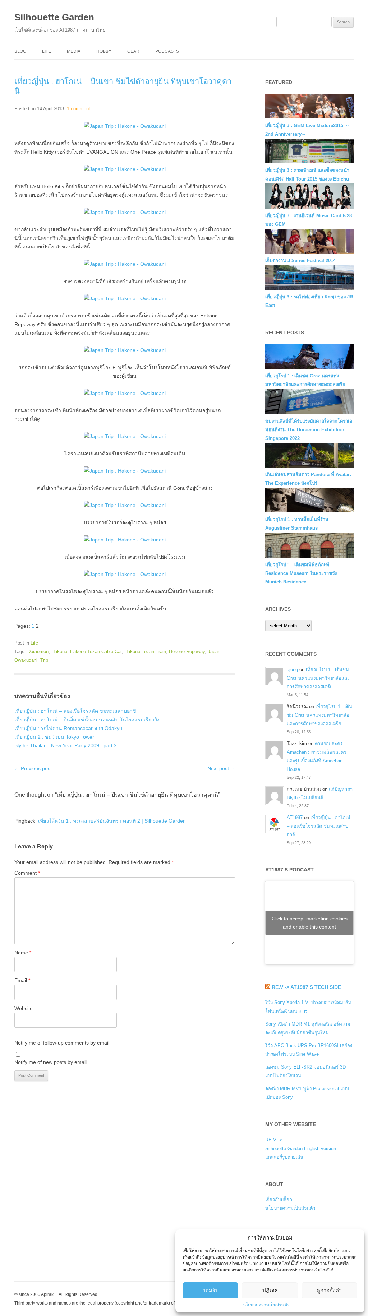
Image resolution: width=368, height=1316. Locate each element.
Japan (214, 651)
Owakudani (25, 660)
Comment (27, 873)
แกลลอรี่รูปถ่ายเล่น (284, 1157)
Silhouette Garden (54, 17)
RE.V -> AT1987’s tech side (306, 987)
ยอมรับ (210, 1290)
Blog (20, 51)
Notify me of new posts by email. (51, 1062)
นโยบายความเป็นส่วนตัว (266, 1304)
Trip (44, 660)
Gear (133, 51)
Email (22, 980)
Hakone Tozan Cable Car (95, 651)
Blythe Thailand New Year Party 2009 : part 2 (65, 745)
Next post (221, 768)
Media (73, 51)
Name (22, 952)
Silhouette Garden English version (300, 1148)
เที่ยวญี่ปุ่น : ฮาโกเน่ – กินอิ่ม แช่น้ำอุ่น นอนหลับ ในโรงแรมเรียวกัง (87, 719)
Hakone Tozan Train (145, 651)
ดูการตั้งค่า (329, 1290)
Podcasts (167, 51)
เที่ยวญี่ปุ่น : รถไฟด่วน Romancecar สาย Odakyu (68, 728)
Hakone (59, 651)
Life (46, 51)
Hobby (103, 51)
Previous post (33, 768)
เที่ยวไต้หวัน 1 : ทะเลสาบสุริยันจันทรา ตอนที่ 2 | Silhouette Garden (112, 821)
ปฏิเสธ (270, 1290)
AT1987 (295, 817)
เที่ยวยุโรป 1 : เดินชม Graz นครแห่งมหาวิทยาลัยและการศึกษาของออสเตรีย (318, 678)
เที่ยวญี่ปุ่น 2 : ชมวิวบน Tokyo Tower (54, 737)
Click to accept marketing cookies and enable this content (310, 923)
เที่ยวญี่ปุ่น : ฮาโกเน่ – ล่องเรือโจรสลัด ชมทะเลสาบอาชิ (75, 711)
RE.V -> (273, 1140)
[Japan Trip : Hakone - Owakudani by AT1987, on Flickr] (125, 126)
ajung (292, 669)
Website (23, 1008)
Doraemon (38, 651)
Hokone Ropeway (187, 651)
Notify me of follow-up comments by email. (62, 1043)
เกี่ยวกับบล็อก (278, 1199)
